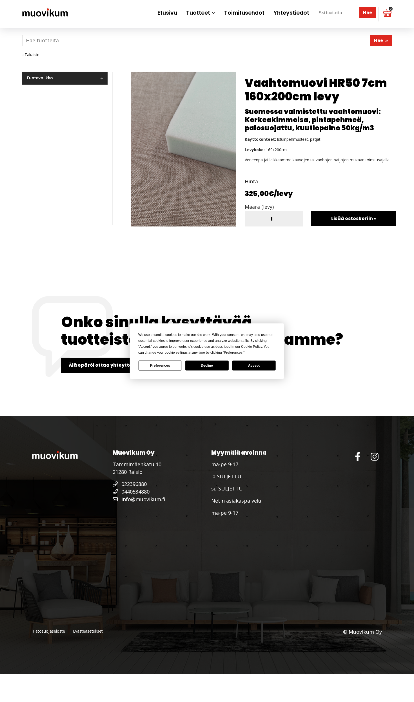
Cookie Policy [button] (251, 346)
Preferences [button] (233, 352)
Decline (207, 365)
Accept (254, 365)
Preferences (160, 365)
